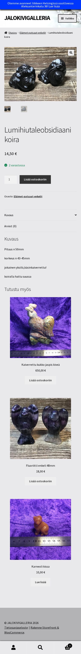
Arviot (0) (10, 226)
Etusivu (13, 32)
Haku (40, 647)
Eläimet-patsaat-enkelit (33, 32)
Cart (62, 644)
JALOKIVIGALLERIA (27, 18)
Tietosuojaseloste (16, 627)
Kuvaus (8, 215)
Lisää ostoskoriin (35, 179)
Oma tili (13, 647)
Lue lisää (54, 6)
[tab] (40, 215)
